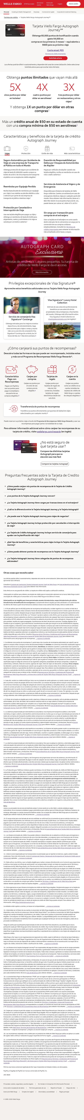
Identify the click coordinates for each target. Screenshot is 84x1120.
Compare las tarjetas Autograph (54, 464)
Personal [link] (6, 12)
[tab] (7, 150)
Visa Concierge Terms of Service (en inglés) (39, 956)
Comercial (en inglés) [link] (48, 12)
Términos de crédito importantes (55, 54)
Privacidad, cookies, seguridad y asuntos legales (18, 1084)
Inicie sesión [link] (73, 4)
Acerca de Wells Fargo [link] (49, 4)
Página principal (64, 1092)
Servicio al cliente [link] (40, 4)
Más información (42, 272)
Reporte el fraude (56, 1088)
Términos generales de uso (37, 1088)
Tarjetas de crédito (11, 17)
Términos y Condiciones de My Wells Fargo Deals (57, 881)
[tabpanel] (42, 194)
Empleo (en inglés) (28, 1092)
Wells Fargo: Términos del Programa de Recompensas (29, 1027)
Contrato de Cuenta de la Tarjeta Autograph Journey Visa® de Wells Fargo (34, 584)
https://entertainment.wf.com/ (25, 902)
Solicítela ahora (55, 58)
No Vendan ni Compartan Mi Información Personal (54, 1084)
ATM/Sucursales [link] (29, 4)
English (60, 4)
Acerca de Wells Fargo (10, 1092)
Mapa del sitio (70, 1088)
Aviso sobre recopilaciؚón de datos (14, 1088)
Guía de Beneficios (9, 802)
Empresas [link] (36, 12)
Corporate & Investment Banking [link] (66, 12)
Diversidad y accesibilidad (46, 1092)
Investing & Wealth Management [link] (21, 12)
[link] (13, 4)
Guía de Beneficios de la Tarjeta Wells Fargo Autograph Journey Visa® (31, 737)
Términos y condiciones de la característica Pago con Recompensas (27, 1006)
